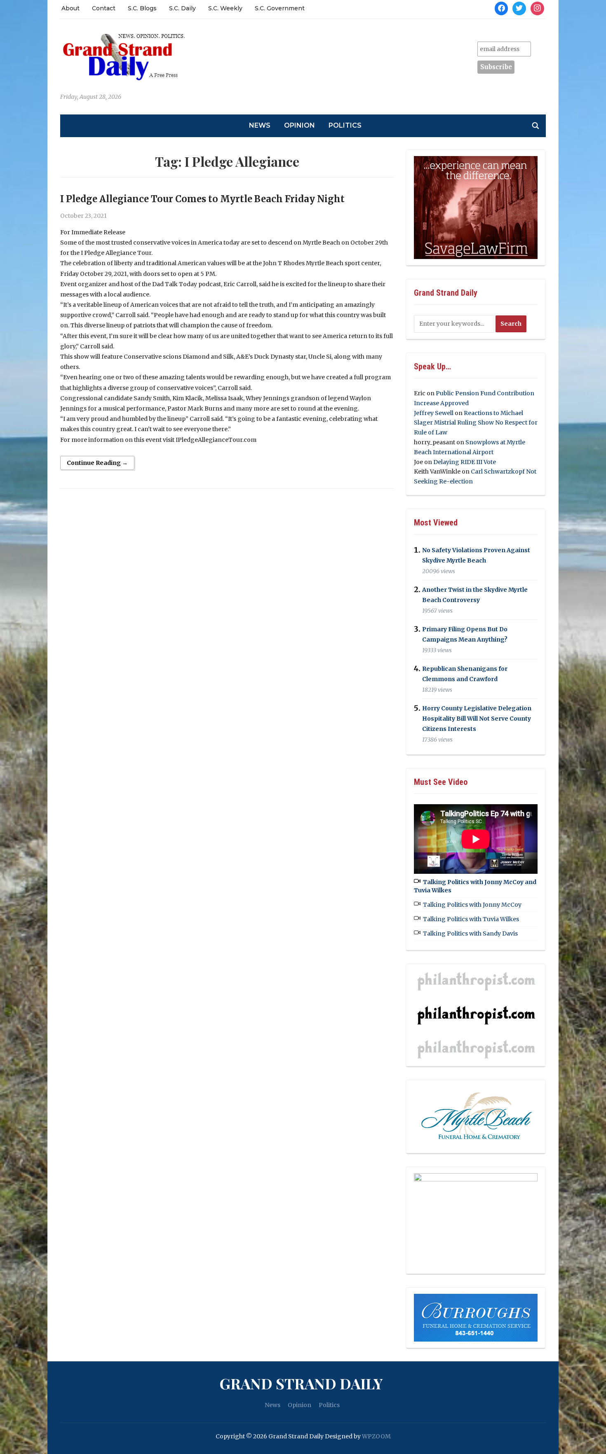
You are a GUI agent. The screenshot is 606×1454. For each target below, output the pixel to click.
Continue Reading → (97, 463)
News (259, 125)
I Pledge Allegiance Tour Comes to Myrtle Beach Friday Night (202, 199)
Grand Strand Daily (301, 1383)
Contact (103, 8)
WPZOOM (376, 1436)
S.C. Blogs (142, 8)
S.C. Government (280, 8)
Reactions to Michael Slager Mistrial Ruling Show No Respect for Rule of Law (476, 422)
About (70, 8)
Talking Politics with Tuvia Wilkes (471, 919)
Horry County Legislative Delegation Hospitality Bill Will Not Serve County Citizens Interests (476, 719)
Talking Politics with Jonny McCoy (472, 904)
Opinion (299, 125)
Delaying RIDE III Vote (464, 462)
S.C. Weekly (225, 8)
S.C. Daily (182, 8)
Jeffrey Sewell (433, 413)
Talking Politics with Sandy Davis (470, 933)
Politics (345, 125)
